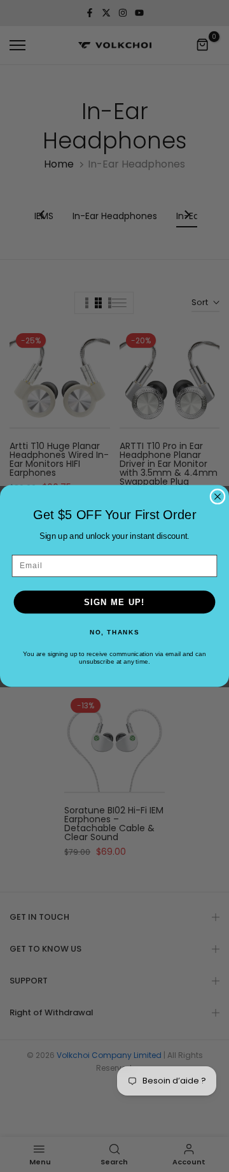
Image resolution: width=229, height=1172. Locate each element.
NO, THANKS (114, 632)
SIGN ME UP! (114, 601)
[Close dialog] (218, 497)
